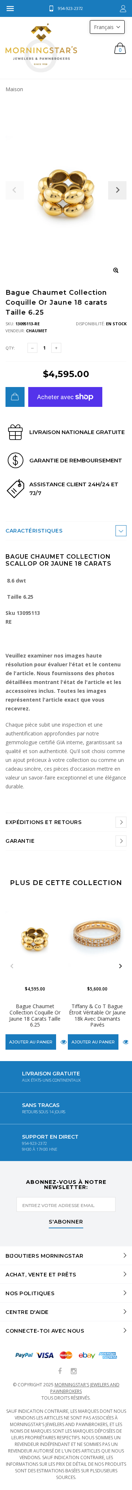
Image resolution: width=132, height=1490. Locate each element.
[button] (107, 27)
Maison (14, 89)
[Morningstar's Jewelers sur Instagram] (74, 1371)
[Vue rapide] (63, 1042)
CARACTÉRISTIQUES (34, 530)
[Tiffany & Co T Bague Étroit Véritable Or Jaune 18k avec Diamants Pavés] (97, 937)
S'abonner (66, 1222)
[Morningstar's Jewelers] (41, 47)
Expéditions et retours (43, 822)
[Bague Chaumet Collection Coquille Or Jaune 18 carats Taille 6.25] (35, 937)
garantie (20, 841)
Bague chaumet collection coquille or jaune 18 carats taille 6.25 (34, 1015)
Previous (12, 966)
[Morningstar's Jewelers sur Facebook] (60, 1371)
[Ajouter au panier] (15, 397)
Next (120, 966)
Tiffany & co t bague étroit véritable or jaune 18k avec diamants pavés (97, 1015)
